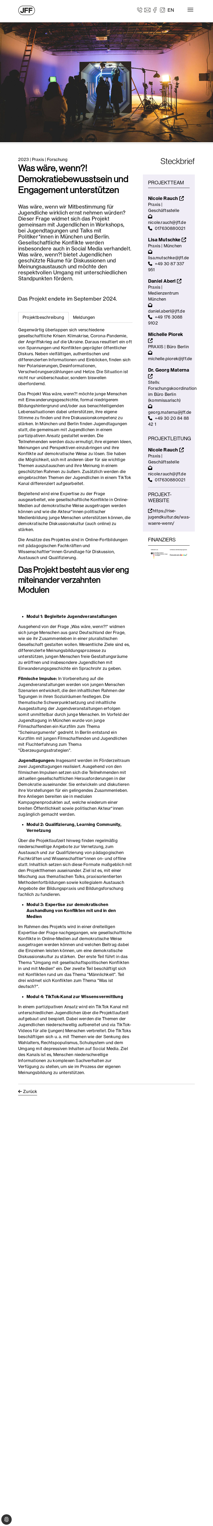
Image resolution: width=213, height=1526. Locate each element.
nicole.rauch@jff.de (167, 222)
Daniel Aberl (162, 281)
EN (171, 10)
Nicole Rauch (163, 198)
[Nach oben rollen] (201, 1514)
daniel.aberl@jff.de (166, 311)
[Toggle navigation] (190, 9)
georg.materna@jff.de (169, 412)
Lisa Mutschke (165, 240)
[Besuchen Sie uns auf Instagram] (162, 9)
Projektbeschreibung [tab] (43, 317)
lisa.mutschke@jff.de (168, 257)
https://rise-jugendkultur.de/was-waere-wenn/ (169, 517)
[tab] (84, 317)
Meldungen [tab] (84, 317)
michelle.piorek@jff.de (170, 358)
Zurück (30, 1091)
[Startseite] (26, 10)
